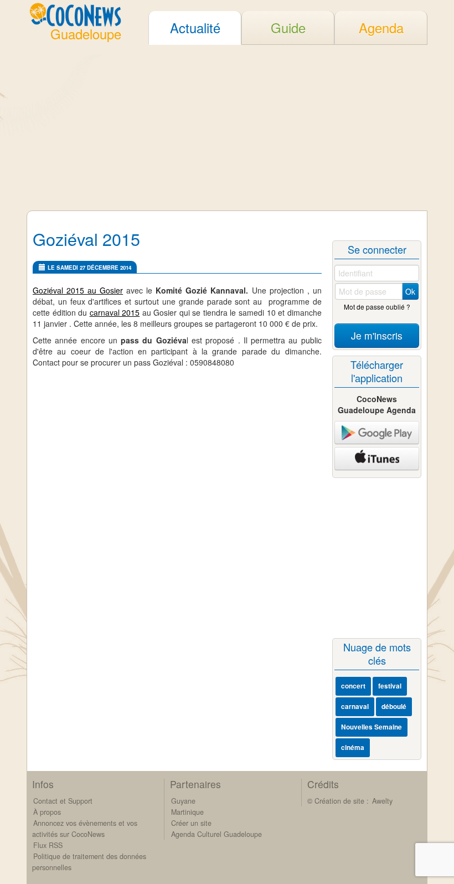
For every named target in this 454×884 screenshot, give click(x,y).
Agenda (381, 27)
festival (389, 686)
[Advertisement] (227, 127)
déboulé (393, 706)
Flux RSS (48, 845)
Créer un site (191, 823)
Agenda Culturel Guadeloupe (216, 834)
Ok (410, 291)
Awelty (382, 801)
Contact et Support (62, 801)
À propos (47, 812)
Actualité (195, 27)
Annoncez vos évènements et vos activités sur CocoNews (84, 828)
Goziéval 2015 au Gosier (78, 290)
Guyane (183, 801)
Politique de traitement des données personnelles (89, 861)
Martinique (187, 812)
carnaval (355, 706)
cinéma (352, 747)
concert (353, 686)
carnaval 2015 (115, 312)
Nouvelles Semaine (371, 727)
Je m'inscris (377, 335)
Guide (288, 27)
